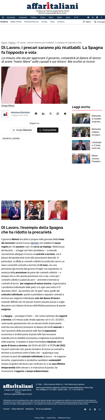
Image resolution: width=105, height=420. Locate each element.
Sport (68, 17)
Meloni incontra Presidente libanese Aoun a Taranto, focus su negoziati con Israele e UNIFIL (96, 158)
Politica (34, 17)
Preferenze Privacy (64, 418)
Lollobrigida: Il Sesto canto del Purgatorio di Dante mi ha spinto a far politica (97, 145)
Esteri (42, 17)
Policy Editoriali (18, 409)
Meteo (88, 22)
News (51, 17)
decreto (35, 243)
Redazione (29, 409)
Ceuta (52, 22)
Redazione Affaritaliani (20, 112)
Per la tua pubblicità (43, 409)
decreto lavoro (11, 138)
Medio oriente (16, 22)
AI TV (76, 17)
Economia (11, 17)
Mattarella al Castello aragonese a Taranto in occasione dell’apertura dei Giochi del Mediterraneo (97, 119)
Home (4, 42)
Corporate (23, 17)
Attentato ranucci (31, 22)
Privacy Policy (39, 418)
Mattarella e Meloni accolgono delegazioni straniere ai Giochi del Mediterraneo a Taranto (97, 132)
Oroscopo (101, 22)
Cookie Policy (51, 418)
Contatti (6, 409)
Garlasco (60, 22)
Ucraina (44, 22)
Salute (59, 17)
